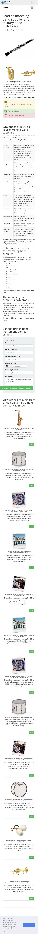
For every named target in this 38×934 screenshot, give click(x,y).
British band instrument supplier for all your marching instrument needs (19, 676)
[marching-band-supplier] (19, 48)
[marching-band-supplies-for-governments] (19, 625)
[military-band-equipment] (19, 748)
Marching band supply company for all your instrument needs (19, 469)
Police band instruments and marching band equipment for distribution (19, 800)
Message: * (9, 376)
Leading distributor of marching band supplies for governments (19, 635)
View (31, 444)
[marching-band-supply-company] (19, 459)
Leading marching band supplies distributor (19, 717)
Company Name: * (11, 370)
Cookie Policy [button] (7, 931)
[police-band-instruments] (19, 789)
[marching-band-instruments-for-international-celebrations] (19, 871)
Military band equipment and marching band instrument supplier (19, 759)
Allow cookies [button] (29, 925)
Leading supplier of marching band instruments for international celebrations (19, 882)
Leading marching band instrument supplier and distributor (19, 594)
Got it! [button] (19, 925)
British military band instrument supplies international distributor (19, 841)
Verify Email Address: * (13, 356)
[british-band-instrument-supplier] (19, 666)
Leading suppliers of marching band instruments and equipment (19, 552)
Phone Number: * (11, 363)
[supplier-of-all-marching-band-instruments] (19, 418)
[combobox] (8, 366)
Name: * (8, 343)
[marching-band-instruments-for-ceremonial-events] (19, 500)
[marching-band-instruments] (19, 541)
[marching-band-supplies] (19, 707)
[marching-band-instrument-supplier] (19, 584)
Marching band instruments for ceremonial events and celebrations (19, 510)
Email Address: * (11, 350)
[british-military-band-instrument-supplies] (19, 830)
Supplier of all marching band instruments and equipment (19, 428)
